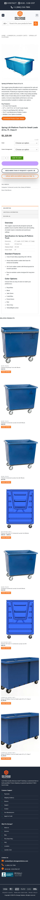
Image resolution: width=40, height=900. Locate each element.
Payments (6, 794)
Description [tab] (7, 208)
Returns (6, 801)
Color (3, 142)
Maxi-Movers (8, 190)
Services (6, 831)
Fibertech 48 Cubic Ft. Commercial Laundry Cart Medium (15, 533)
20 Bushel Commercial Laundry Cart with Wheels (13, 422)
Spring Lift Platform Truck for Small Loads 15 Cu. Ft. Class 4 (16, 699)
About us (6, 827)
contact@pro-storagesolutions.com (16, 861)
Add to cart (17, 158)
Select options (6, 371)
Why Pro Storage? (7, 824)
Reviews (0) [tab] (6, 216)
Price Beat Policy (8, 838)
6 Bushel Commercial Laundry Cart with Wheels (12, 477)
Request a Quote (7, 892)
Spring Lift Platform (26, 187)
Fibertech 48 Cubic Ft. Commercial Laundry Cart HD (13, 643)
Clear (36, 139)
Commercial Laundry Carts (17, 35)
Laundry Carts (8, 849)
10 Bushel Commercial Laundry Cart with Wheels (13, 588)
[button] (3, 15)
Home (3, 35)
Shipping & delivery (9, 797)
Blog (5, 835)
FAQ (5, 842)
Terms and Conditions (20, 892)
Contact (6, 808)
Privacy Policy (33, 892)
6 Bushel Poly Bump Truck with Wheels (10, 367)
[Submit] (36, 23)
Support (6, 805)
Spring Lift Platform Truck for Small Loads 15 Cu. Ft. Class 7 (16, 754)
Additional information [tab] (10, 212)
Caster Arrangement (7, 149)
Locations (6, 846)
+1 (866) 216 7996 (10, 865)
